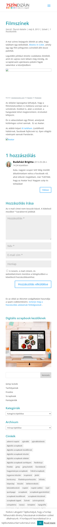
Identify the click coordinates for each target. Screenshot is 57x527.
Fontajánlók (11, 400)
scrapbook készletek (36, 496)
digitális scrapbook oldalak (18, 458)
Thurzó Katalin (19, 29)
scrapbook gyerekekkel (39, 492)
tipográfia (42, 504)
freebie (10, 467)
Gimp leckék (12, 384)
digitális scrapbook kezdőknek (19, 450)
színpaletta (11, 504)
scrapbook (22, 492)
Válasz (45, 189)
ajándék (25, 441)
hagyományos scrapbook (17, 471)
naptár (25, 488)
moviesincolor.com (17, 98)
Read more (49, 522)
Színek (45, 29)
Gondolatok (40, 467)
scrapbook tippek (14, 500)
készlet (20, 483)
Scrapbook (11, 396)
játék (37, 475)
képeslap (10, 483)
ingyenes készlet (14, 475)
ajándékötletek (38, 441)
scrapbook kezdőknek (16, 496)
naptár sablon (37, 488)
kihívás (42, 479)
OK (40, 523)
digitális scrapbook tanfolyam (19, 462)
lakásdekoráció (13, 488)
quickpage (11, 492)
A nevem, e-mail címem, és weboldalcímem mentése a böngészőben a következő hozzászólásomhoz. (27, 274)
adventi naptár (13, 441)
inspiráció (28, 475)
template (31, 504)
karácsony (11, 479)
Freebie (9, 392)
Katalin (29, 98)
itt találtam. (27, 128)
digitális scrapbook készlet (18, 454)
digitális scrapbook (14, 445)
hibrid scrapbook (37, 471)
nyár (47, 488)
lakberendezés (32, 483)
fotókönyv (38, 462)
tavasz (22, 504)
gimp (18, 467)
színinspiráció (38, 500)
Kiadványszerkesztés (27, 479)
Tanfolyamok (12, 388)
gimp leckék (28, 467)
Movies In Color (36, 44)
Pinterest (38, 98)
